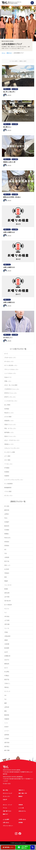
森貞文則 (6, 526)
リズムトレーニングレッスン (12, 448)
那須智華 (6, 648)
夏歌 (5, 711)
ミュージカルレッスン (10, 373)
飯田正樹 (6, 510)
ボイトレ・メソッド (7, 804)
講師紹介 (21, 796)
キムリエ (6, 608)
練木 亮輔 (6, 750)
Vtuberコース (7, 377)
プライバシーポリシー (8, 825)
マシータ (6, 628)
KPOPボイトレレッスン (10, 393)
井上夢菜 (6, 671)
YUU (5, 553)
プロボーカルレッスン (10, 357)
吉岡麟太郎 (7, 656)
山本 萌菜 (6, 596)
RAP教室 (6, 408)
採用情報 (21, 822)
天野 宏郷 (6, 624)
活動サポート (22, 790)
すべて (6, 353)
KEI (5, 549)
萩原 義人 (6, 746)
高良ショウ (7, 565)
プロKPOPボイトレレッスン (11, 389)
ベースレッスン (8, 464)
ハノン (6, 723)
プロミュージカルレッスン (11, 369)
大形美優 (6, 644)
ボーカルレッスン (9, 361)
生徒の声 (5, 799)
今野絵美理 (7, 636)
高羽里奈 (6, 545)
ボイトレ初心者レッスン (10, 365)
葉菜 (5, 577)
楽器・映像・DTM (23, 793)
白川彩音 (6, 569)
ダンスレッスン (8, 495)
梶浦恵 (6, 589)
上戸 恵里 (6, 620)
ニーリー (6, 730)
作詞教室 (6, 472)
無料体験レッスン (9, 847)
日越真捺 (6, 719)
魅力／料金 (5, 790)
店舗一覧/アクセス (7, 811)
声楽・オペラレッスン (10, 428)
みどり (6, 667)
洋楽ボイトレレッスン (10, 424)
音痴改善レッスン (9, 420)
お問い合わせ (6, 822)
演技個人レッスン (9, 444)
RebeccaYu (7, 537)
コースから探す (13, 61)
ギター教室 (7, 460)
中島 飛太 (6, 616)
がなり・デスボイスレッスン (12, 440)
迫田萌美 (6, 734)
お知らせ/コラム (22, 811)
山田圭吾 (6, 707)
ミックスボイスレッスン (10, 401)
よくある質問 (6, 819)
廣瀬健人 (6, 533)
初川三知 (6, 561)
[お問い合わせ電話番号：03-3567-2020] (32, 847)
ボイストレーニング (7, 793)
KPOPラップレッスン (10, 397)
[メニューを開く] (32, 2)
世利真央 (6, 541)
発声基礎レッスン (9, 432)
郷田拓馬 (6, 663)
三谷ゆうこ (7, 683)
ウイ (5, 612)
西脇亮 (6, 581)
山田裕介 (6, 514)
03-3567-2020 (6, 783)
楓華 (5, 703)
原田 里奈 (6, 742)
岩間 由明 (6, 592)
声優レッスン (7, 381)
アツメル (5, 808)
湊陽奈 (6, 640)
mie (5, 695)
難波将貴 (6, 715)
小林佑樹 (6, 557)
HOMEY (6, 726)
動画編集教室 (7, 487)
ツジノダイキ (7, 585)
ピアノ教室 (7, 456)
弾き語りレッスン (9, 412)
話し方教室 (7, 404)
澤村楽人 (6, 687)
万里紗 (6, 632)
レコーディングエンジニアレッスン (13, 479)
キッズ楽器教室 (8, 483)
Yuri (5, 699)
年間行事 (21, 804)
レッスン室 (21, 808)
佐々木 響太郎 (8, 604)
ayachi (6, 652)
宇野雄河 (6, 573)
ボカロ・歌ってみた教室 (10, 385)
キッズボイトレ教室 (9, 452)
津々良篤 (6, 506)
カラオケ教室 (7, 416)
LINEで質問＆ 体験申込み (24, 847)
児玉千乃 (6, 659)
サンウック (7, 691)
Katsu (5, 518)
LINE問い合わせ (22, 819)
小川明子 (6, 738)
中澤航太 (6, 675)
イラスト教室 (7, 491)
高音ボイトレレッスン (10, 436)
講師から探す (23, 61)
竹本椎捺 (6, 529)
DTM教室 (6, 468)
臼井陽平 (6, 522)
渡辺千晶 (6, 679)
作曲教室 (6, 475)
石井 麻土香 (7, 600)
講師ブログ (5, 814)
